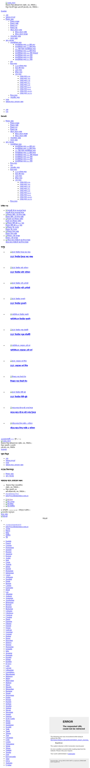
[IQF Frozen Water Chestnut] (19, 283)
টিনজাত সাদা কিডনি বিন (18, 381)
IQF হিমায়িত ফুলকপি (18, 303)
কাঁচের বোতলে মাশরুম (21, 34)
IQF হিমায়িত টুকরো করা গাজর (21, 256)
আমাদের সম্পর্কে (10, 17)
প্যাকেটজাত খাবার (15, 36)
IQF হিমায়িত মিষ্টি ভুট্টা (18, 396)
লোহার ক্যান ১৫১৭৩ (26, 93)
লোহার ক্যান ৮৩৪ (25, 81)
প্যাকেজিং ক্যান (15, 97)
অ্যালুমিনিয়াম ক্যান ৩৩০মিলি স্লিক (25, 51)
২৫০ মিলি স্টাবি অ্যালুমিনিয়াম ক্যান (25, 49)
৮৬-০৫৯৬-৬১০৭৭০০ (12, 494)
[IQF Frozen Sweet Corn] (18, 392)
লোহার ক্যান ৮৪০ (25, 83)
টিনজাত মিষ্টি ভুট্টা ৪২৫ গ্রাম (14, 225)
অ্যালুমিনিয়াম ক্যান (16, 43)
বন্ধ (11, 62)
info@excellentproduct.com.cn (17, 496)
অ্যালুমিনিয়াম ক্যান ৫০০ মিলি (23, 59)
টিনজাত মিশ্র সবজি (11, 234)
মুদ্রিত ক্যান (18, 72)
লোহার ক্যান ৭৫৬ (25, 78)
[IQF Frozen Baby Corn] (20, 345)
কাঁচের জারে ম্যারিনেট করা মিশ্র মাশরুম (17, 242)
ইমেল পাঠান (4, 514)
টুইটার (7, 533)
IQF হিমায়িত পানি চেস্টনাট (20, 287)
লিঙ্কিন (8, 531)
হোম (7, 15)
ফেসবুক (8, 529)
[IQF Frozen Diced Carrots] (20, 252)
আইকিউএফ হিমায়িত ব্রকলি (20, 319)
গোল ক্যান (18, 74)
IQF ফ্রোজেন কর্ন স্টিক (19, 365)
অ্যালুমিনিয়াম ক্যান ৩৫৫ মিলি (23, 55)
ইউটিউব (8, 535)
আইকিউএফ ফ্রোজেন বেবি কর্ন (21, 350)
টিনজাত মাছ (13, 28)
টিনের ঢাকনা (13, 95)
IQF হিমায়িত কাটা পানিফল (20, 272)
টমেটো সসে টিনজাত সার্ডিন (13, 221)
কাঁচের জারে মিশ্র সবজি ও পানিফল (22, 428)
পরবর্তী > (9, 439)
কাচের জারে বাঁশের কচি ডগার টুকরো (23, 412)
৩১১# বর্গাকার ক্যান (21, 66)
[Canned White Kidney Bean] (18, 377)
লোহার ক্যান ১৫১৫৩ (26, 91)
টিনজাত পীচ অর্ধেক (11, 229)
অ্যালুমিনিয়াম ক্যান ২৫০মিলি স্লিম (25, 47)
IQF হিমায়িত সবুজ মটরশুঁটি (20, 334)
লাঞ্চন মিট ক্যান (19, 68)
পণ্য (7, 112)
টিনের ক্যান (13, 64)
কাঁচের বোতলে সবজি (21, 32)
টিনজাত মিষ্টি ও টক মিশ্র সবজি (15, 217)
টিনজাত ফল (13, 26)
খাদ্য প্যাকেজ (10, 40)
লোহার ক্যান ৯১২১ (25, 89)
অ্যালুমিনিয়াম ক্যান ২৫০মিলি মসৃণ (25, 45)
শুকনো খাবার (13, 38)
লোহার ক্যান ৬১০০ (25, 87)
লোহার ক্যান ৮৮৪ (25, 85)
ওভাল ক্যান (18, 70)
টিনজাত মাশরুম (14, 21)
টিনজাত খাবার (9, 19)
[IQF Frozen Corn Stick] (18, 361)
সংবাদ (7, 100)
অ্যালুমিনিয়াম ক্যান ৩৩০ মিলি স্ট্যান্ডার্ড (26, 53)
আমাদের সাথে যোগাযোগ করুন (14, 102)
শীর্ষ (7, 537)
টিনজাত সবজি (14, 24)
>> (13, 439)
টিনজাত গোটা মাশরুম (12, 238)
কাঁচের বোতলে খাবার (16, 30)
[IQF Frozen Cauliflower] (17, 299)
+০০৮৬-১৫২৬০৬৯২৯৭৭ (13, 525)
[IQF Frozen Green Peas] (19, 330)
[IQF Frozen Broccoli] (19, 314)
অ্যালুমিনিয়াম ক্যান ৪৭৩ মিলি (23, 57)
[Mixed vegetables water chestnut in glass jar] (21, 423)
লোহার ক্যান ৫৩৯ (25, 76)
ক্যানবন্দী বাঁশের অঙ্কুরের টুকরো (15, 212)
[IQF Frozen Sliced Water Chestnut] (19, 268)
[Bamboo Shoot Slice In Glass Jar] (21, 408)
